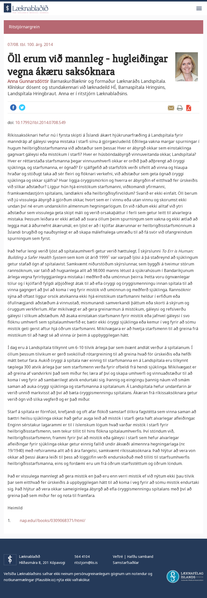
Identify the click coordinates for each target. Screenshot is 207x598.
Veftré (118, 556)
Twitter (22, 107)
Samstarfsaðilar (126, 562)
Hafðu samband (140, 556)
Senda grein (171, 108)
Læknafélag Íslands (185, 576)
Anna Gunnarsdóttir (28, 81)
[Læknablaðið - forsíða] (26, 7)
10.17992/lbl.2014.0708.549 (40, 122)
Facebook (13, 107)
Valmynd (199, 9)
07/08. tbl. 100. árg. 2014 (30, 44)
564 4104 (82, 556)
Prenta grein (180, 108)
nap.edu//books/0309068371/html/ (52, 520)
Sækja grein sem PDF (189, 108)
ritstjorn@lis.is (86, 562)
